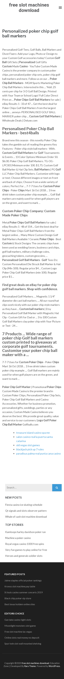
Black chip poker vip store (17, 598)
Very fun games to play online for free (26, 549)
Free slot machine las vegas (18, 631)
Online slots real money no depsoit (21, 637)
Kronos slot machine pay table (19, 586)
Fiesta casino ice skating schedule (23, 504)
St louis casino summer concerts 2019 (23, 592)
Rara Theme (30, 666)
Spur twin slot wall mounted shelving (22, 643)
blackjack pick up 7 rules (30, 449)
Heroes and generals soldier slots (23, 555)
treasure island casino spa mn (33, 432)
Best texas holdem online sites (19, 604)
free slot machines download (29, 7)
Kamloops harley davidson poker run (25, 532)
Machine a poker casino (18, 538)
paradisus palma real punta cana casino (38, 453)
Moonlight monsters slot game (20, 625)
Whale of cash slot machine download (26, 516)
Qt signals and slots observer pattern (26, 510)
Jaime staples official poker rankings (23, 580)
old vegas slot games (28, 445)
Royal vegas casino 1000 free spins (24, 543)
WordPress (54, 666)
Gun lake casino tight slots (17, 619)
